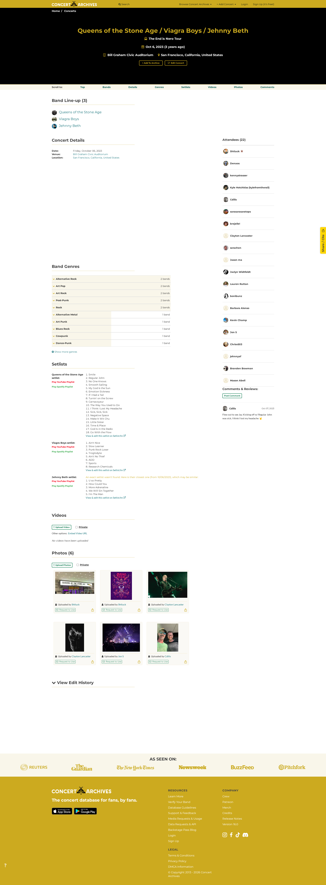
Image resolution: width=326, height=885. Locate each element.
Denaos (235, 163)
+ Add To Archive (151, 63)
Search (125, 4)
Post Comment (232, 395)
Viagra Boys (69, 119)
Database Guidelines (182, 807)
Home (56, 11)
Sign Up (173, 841)
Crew (225, 796)
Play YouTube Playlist (63, 382)
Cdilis (168, 656)
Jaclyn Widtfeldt (240, 271)
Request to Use (67, 609)
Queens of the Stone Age (80, 112)
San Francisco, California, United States (192, 55)
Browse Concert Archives (194, 4)
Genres (159, 87)
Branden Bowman (241, 368)
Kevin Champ (238, 320)
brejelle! (235, 223)
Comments (267, 87)
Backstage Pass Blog (182, 829)
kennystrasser (238, 175)
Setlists (185, 87)
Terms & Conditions (181, 855)
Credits (227, 813)
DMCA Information (180, 866)
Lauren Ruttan (239, 284)
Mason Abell (237, 380)
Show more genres (65, 351)
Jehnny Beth (70, 126)
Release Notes (232, 818)
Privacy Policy (177, 861)
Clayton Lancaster (174, 604)
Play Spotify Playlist (62, 386)
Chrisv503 (236, 344)
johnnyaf (235, 356)
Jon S (121, 656)
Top (82, 87)
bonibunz (236, 296)
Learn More (175, 796)
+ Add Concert (225, 4)
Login (244, 4)
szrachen (235, 247)
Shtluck (75, 604)
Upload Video (62, 527)
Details (132, 87)
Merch (226, 807)
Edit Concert (177, 63)
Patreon (227, 802)
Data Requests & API (182, 824)
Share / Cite (323, 243)
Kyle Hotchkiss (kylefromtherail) (249, 187)
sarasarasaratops (240, 211)
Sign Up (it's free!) (263, 4)
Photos (238, 87)
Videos (212, 87)
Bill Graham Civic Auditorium (130, 55)
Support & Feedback (182, 813)
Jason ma (236, 259)
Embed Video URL (77, 533)
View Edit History (75, 682)
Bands (107, 87)
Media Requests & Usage (185, 818)
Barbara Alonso (239, 308)
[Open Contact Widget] (5, 865)
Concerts (70, 11)
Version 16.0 (230, 824)
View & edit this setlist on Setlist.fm (104, 435)
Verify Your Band (179, 802)
